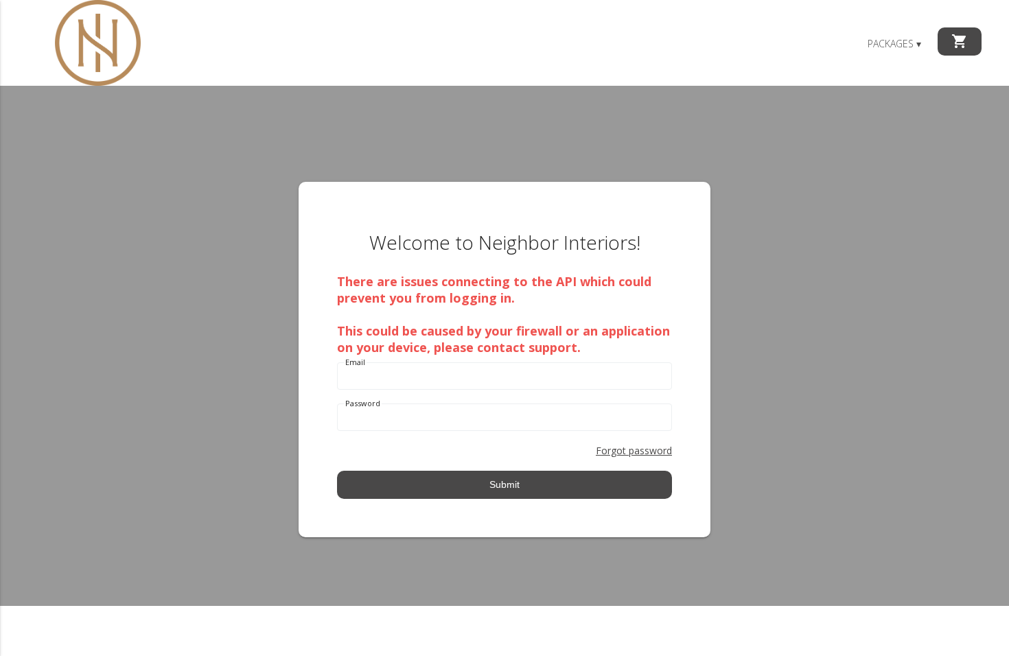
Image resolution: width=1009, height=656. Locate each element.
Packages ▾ (894, 43)
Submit (504, 484)
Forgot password (634, 450)
